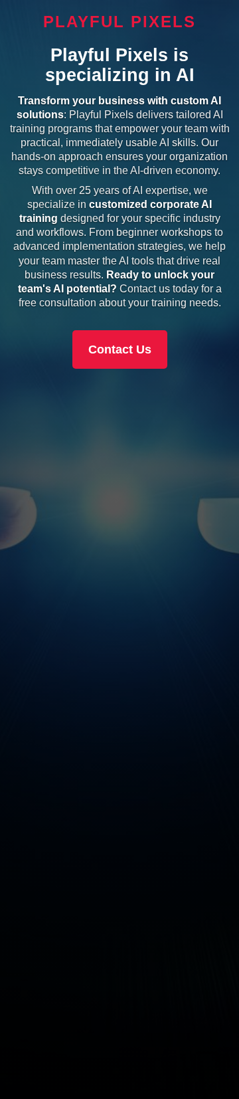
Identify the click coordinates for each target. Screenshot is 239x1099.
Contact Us (119, 349)
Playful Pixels (119, 22)
